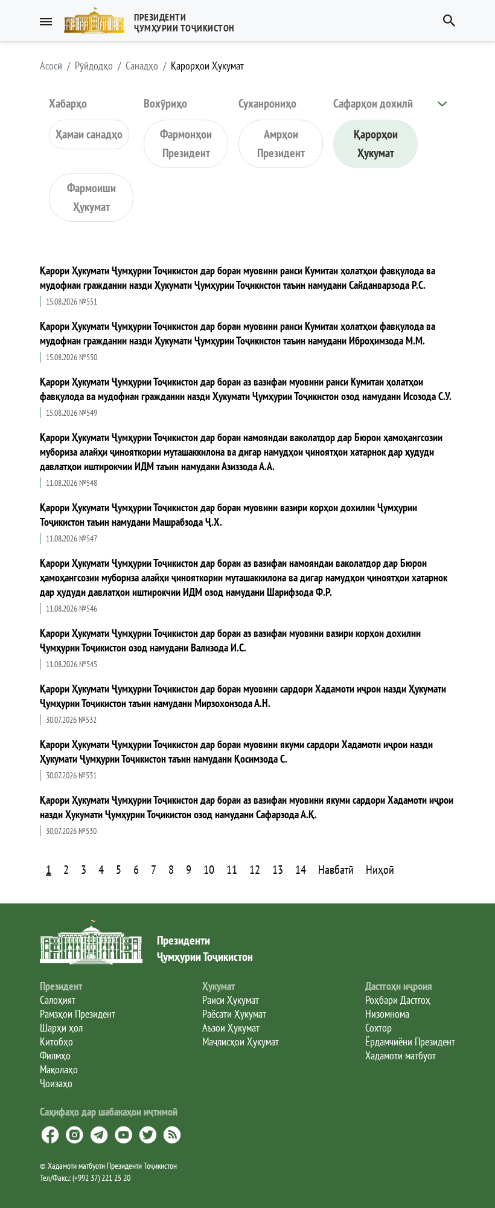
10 (208, 869)
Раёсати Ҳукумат (234, 1014)
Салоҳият (57, 1000)
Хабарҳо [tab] (68, 103)
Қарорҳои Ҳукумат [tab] (376, 143)
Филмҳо (55, 1055)
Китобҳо (56, 1041)
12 (254, 869)
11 (231, 869)
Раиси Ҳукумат (230, 1000)
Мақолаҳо (59, 1069)
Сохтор (378, 1028)
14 (300, 869)
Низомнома (387, 1014)
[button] (154, 20)
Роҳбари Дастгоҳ (397, 1000)
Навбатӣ (336, 869)
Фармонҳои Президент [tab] (186, 143)
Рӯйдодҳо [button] (94, 65)
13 (277, 869)
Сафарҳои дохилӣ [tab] (373, 103)
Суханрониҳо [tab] (267, 103)
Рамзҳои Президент (77, 1014)
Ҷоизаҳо (56, 1083)
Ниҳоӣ (380, 869)
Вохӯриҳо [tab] (165, 103)
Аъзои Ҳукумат (231, 1028)
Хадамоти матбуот (400, 1055)
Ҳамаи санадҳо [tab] (89, 134)
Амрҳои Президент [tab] (281, 143)
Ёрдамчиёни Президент (410, 1041)
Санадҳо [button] (142, 65)
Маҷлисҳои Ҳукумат (240, 1041)
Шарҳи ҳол (61, 1028)
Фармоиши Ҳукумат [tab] (91, 197)
